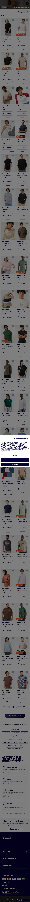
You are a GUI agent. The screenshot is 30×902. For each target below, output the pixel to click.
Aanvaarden (15, 464)
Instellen (15, 455)
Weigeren (15, 460)
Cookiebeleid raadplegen (6, 451)
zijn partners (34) (8, 442)
